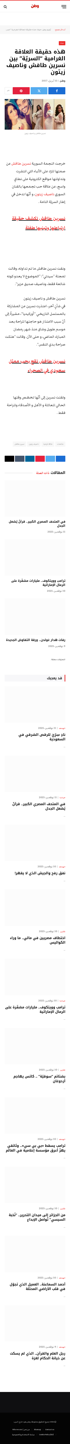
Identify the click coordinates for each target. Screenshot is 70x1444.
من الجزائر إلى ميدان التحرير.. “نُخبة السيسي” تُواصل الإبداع (37, 1217)
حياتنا (39, 29)
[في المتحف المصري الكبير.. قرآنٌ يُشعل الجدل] (35, 498)
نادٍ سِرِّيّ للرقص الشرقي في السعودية (41, 736)
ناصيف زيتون (45, 194)
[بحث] (6, 6)
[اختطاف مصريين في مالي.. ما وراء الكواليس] (35, 907)
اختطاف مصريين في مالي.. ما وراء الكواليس (37, 940)
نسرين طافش (21, 163)
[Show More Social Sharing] (8, 90)
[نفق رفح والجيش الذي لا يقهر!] (35, 843)
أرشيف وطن (47, 29)
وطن (62, 81)
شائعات (60, 444)
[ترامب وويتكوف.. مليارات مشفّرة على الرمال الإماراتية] (35, 557)
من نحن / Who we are (21, 1429)
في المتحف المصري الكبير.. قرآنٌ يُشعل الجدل (37, 524)
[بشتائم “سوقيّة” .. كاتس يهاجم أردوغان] (35, 1046)
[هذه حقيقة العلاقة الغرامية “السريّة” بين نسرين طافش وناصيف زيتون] (35, 114)
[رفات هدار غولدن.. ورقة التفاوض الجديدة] (35, 616)
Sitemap (37, 1429)
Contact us (49, 1429)
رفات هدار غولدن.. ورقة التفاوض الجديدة (35, 640)
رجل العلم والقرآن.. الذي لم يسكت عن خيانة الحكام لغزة (37, 1355)
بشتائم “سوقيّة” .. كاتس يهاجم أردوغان (39, 1078)
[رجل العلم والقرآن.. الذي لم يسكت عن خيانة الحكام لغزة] (35, 1323)
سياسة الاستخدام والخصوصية (23, 1434)
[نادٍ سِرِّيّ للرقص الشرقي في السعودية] (35, 704)
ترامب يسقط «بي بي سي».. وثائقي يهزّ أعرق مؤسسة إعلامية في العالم (35, 1148)
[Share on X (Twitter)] (39, 90)
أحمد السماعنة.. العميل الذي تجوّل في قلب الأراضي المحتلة (37, 1286)
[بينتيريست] (21, 90)
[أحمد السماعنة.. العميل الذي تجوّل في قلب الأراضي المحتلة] (35, 1254)
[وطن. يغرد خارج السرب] (35, 7)
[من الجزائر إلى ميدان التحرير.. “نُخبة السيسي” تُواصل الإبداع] (35, 1185)
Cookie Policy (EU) (46, 1434)
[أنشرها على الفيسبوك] (56, 90)
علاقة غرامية (47, 444)
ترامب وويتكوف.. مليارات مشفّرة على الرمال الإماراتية (38, 583)
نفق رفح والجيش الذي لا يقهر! (40, 873)
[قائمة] (63, 6)
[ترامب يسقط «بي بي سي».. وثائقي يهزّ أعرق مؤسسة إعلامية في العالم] (35, 1115)
